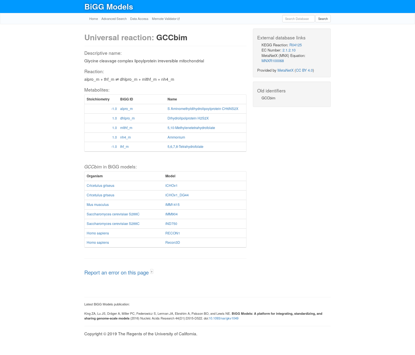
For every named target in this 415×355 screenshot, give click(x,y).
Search (323, 18)
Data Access (139, 18)
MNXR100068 (273, 60)
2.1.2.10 (289, 50)
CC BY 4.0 (304, 70)
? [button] (151, 272)
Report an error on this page (117, 272)
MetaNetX (286, 70)
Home (93, 18)
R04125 (295, 44)
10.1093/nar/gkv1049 (223, 318)
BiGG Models (108, 6)
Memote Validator (164, 18)
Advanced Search (114, 18)
